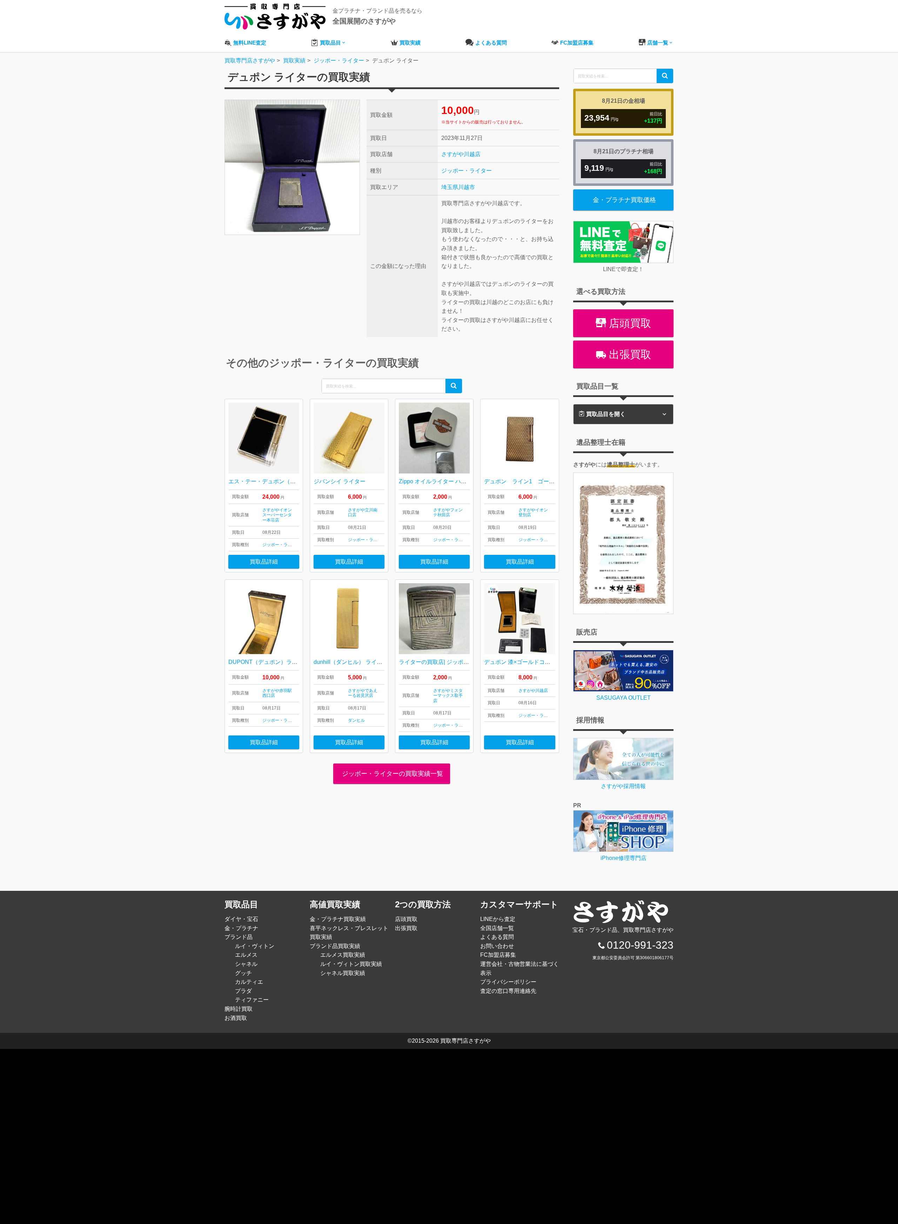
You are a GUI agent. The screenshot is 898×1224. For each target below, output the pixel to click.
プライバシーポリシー (508, 982)
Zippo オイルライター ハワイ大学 (441, 481)
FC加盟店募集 (498, 955)
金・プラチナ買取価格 (624, 199)
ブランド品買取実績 (335, 946)
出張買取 (628, 354)
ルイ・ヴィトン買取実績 (351, 964)
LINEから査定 (497, 919)
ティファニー (252, 1000)
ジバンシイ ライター (340, 481)
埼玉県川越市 (458, 187)
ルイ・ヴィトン (254, 946)
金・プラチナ (241, 928)
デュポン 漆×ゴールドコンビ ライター (532, 662)
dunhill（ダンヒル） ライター (351, 662)
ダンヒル (356, 720)
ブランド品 (238, 937)
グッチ (243, 973)
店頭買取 (628, 323)
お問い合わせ (497, 946)
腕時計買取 (238, 1009)
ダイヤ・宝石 (241, 919)
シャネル (246, 964)
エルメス (246, 955)
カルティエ (249, 982)
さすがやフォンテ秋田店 (448, 512)
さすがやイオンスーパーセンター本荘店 (277, 515)
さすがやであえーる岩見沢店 (362, 693)
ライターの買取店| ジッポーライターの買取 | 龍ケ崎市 (467, 662)
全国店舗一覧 (497, 928)
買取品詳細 (264, 562)
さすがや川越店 (461, 154)
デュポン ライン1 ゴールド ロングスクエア (544, 481)
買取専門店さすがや (465, 1041)
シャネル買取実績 (342, 973)
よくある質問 (497, 937)
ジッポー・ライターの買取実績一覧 (391, 773)
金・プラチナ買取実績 (338, 919)
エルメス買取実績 (342, 955)
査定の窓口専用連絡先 (508, 991)
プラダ (243, 991)
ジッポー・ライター (466, 171)
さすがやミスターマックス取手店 (448, 695)
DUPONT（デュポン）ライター (268, 662)
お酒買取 (235, 1018)
